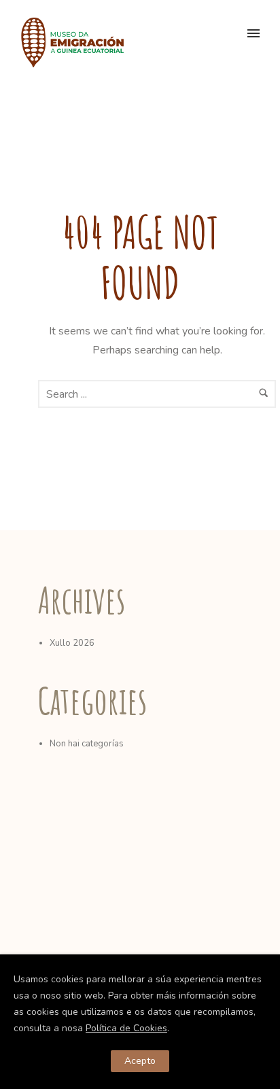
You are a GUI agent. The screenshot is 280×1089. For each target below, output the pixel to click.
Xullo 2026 (72, 643)
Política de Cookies (126, 1028)
